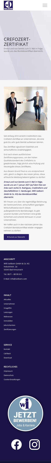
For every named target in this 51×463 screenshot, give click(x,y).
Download (8, 358)
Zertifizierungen (10, 329)
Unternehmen (9, 304)
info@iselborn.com (18, 279)
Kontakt (7, 349)
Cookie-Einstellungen (12, 379)
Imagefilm (8, 308)
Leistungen (8, 312)
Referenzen (8, 316)
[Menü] (43, 5)
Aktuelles (7, 299)
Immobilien (8, 321)
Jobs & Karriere (9, 325)
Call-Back (7, 353)
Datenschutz (9, 375)
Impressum (8, 371)
